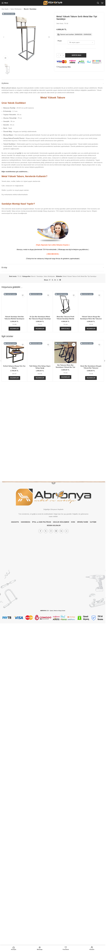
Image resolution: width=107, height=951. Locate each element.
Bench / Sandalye (30, 9)
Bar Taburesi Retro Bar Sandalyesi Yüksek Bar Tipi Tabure (65, 501)
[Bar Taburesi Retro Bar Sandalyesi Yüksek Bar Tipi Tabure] (65, 486)
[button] (4, 37)
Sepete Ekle (76, 55)
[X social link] (52, 280)
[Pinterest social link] (56, 702)
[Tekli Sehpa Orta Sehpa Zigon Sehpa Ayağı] (40, 554)
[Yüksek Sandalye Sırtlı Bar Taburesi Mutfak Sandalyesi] (14, 304)
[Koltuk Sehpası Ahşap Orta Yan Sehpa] (14, 487)
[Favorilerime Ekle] (22, 295)
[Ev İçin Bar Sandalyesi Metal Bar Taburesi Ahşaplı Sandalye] (40, 371)
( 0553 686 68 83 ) (53, 254)
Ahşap (59, 41)
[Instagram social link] (51, 702)
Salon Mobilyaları (16, 9)
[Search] (98, 3)
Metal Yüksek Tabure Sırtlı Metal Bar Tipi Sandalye (79, 276)
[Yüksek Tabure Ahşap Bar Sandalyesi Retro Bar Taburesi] (91, 371)
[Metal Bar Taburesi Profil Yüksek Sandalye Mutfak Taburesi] (65, 304)
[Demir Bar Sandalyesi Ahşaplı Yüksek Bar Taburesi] (91, 554)
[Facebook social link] (50, 280)
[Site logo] (52, 3)
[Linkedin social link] (55, 280)
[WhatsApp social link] (57, 280)
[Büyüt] (5, 58)
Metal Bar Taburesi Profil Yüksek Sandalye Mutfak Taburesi (65, 319)
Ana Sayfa (5, 9)
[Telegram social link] (60, 280)
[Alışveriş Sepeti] (102, 3)
